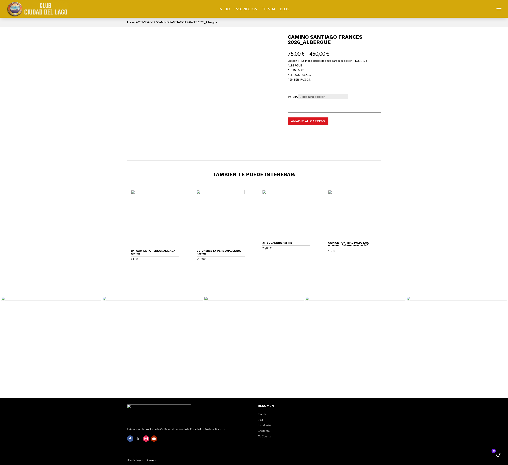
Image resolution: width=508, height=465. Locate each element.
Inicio (130, 22)
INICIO (224, 9)
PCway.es (151, 460)
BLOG (284, 9)
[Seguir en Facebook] (130, 438)
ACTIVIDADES (145, 22)
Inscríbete (264, 425)
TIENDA (268, 9)
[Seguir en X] (138, 438)
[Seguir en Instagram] (146, 438)
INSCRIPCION (245, 9)
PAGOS (293, 97)
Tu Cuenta (264, 436)
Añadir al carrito (308, 121)
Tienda (262, 414)
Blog (260, 419)
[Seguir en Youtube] (154, 438)
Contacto (264, 430)
